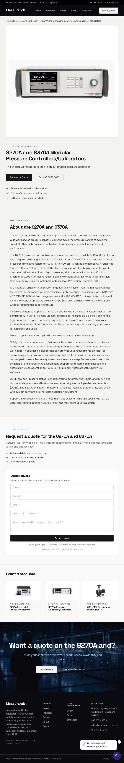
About (74, 10)
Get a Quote (112, 3)
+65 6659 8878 (96, 3)
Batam (70, 710)
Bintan (70, 715)
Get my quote (62, 538)
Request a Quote (19, 177)
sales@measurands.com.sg (104, 725)
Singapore (72, 719)
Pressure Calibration (28, 21)
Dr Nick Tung (55, 759)
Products (50, 10)
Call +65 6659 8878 (49, 177)
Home (38, 10)
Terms (76, 549)
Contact (86, 10)
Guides (63, 10)
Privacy (69, 549)
